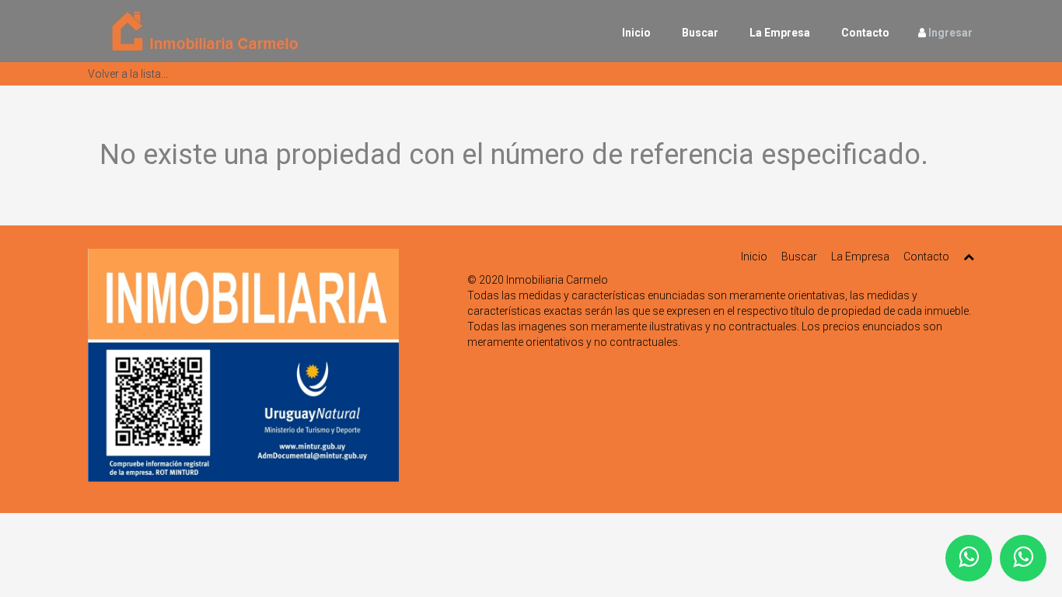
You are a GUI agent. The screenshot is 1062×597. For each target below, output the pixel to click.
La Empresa (779, 32)
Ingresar (950, 32)
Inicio (636, 32)
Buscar (700, 32)
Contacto (865, 32)
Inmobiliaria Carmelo (557, 280)
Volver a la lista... (128, 74)
